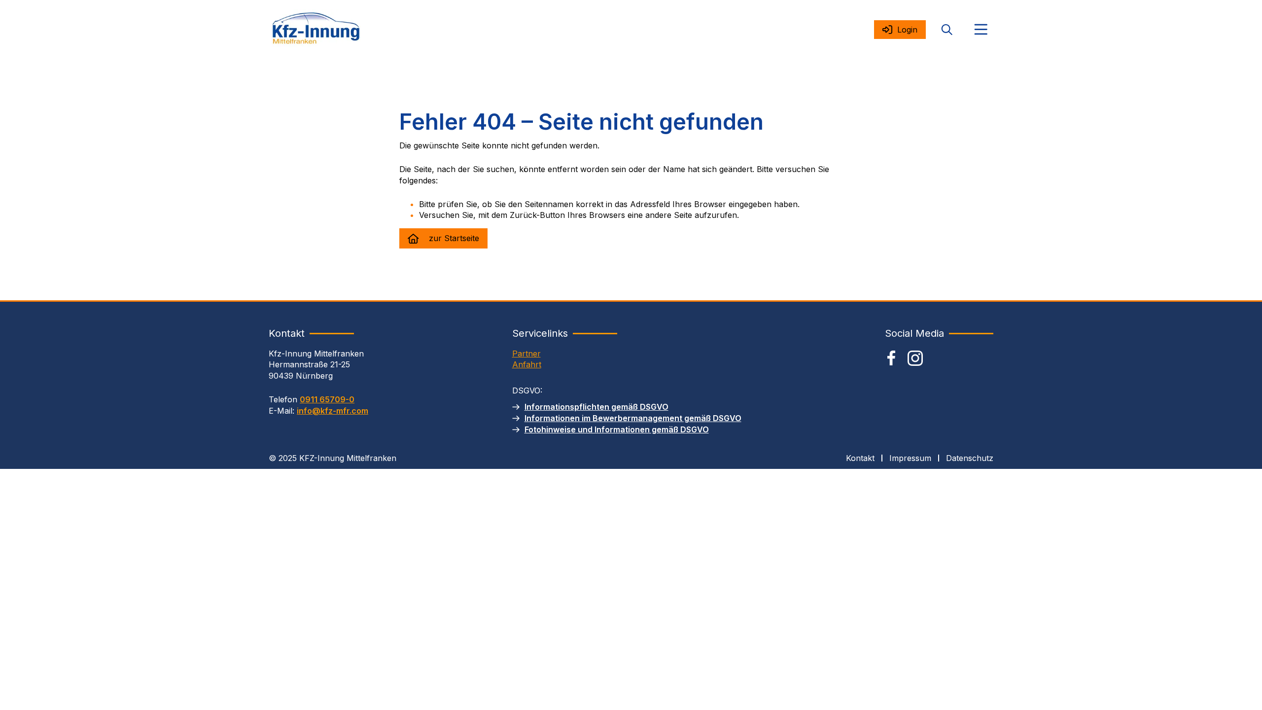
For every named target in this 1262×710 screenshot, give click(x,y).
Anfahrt (526, 364)
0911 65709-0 (327, 399)
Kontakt (860, 458)
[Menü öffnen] (981, 29)
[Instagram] (915, 358)
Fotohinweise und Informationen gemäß (617, 429)
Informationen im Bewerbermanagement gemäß (633, 418)
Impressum (910, 458)
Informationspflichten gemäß (596, 407)
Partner (526, 353)
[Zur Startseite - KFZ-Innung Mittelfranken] (316, 29)
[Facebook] (891, 358)
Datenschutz (969, 458)
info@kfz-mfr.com (332, 411)
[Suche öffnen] (947, 29)
